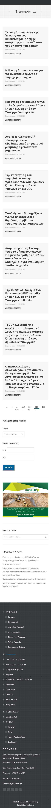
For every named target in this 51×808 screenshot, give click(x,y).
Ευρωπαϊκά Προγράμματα (16, 659)
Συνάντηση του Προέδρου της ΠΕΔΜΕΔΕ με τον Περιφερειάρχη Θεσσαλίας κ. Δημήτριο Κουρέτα (21, 559)
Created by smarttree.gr (25, 805)
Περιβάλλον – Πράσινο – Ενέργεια (19, 680)
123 (16, 410)
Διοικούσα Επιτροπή (16, 627)
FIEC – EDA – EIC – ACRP (16, 664)
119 (23, 407)
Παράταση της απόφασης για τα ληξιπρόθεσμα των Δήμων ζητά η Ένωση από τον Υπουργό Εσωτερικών (25, 107)
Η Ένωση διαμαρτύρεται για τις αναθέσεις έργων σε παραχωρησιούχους (24, 74)
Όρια (10, 732)
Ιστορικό (11, 617)
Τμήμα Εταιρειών (14, 642)
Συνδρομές (12, 742)
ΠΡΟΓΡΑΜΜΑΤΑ (12, 712)
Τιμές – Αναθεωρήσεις (16, 737)
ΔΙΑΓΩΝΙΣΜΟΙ (11, 717)
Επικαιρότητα (10, 50)
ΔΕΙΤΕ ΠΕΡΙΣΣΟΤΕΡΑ (13, 54)
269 (28, 410)
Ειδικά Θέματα (11, 700)
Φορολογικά (10, 690)
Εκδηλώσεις (10, 705)
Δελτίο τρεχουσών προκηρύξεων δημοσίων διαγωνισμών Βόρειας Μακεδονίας (24, 584)
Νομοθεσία (10, 685)
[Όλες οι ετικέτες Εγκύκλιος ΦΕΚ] (14, 435)
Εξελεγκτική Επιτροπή (16, 637)
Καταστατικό (13, 622)
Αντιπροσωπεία (14, 632)
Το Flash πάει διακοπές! (12, 564)
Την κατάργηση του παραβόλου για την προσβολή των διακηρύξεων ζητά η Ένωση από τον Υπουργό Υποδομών (24, 181)
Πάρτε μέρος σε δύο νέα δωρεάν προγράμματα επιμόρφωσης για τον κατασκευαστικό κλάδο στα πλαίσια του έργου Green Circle (25, 571)
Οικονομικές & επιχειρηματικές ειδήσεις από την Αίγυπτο (24, 579)
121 (36, 407)
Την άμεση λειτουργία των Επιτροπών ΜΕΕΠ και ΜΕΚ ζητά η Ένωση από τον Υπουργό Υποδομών (23, 295)
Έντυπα (11, 727)
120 (30, 407)
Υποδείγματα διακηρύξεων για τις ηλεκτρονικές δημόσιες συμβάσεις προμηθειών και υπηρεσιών (24, 218)
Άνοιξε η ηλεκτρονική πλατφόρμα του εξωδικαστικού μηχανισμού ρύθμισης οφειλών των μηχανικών (24, 143)
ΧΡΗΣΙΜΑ (9, 722)
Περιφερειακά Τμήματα (16, 647)
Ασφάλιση (9, 675)
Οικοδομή (9, 695)
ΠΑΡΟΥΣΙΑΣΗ (11, 612)
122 (43, 407)
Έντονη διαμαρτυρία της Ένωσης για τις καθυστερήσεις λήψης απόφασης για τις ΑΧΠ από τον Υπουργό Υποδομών (23, 39)
